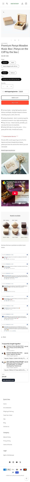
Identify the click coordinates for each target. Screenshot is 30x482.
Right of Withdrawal (8, 455)
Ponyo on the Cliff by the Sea (11, 79)
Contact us (6, 426)
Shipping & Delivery (8, 411)
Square (5, 62)
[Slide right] (18, 40)
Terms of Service (7, 444)
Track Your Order (7, 415)
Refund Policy (7, 437)
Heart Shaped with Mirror (10, 66)
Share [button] (4, 337)
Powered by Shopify (19, 475)
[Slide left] (11, 40)
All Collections (7, 407)
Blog (4, 423)
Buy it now (15, 102)
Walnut (13, 73)
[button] (3, 3)
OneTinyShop (12, 475)
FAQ (4, 419)
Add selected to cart (8, 380)
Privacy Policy (7, 441)
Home (4, 404)
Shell (12, 62)
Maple (4, 73)
